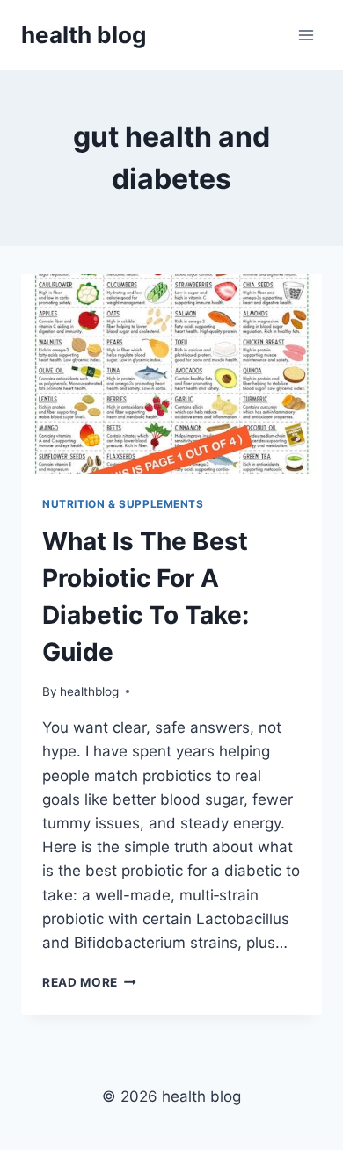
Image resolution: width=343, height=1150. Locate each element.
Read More (89, 982)
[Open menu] (305, 34)
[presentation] (171, 374)
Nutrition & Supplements (123, 503)
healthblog (89, 691)
